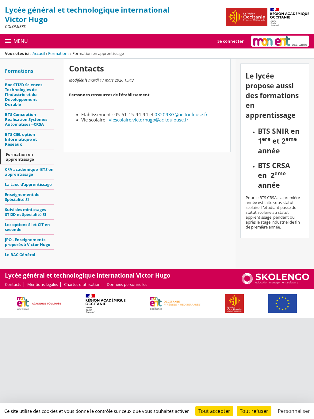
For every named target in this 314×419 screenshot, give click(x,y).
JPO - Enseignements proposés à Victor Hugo (27, 242)
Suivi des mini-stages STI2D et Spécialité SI (25, 212)
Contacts (13, 284)
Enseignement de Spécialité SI (22, 197)
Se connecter (230, 41)
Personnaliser (294, 411)
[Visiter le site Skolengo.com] (275, 283)
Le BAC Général (20, 254)
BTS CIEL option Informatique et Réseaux (21, 139)
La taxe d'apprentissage (28, 184)
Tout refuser (254, 411)
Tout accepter (214, 411)
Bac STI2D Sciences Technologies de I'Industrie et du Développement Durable (23, 94)
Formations (58, 53)
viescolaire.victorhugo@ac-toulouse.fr (148, 120)
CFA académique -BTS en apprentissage (29, 172)
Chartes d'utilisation (82, 284)
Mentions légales (42, 284)
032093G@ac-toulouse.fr (181, 114)
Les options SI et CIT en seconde (27, 227)
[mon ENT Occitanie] (280, 41)
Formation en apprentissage (20, 157)
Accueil (39, 53)
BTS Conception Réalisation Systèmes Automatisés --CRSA (26, 119)
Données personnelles (127, 284)
